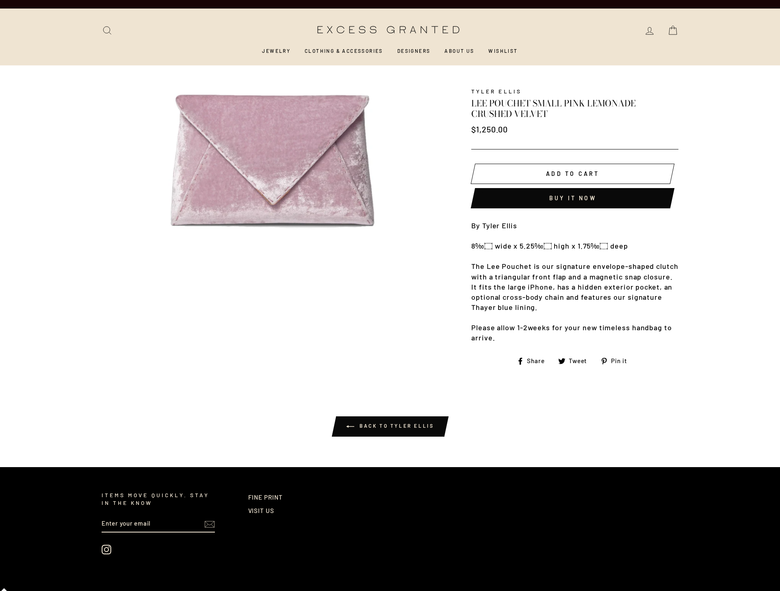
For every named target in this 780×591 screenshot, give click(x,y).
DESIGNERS (414, 51)
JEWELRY (276, 51)
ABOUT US (459, 51)
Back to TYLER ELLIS (396, 426)
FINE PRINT (265, 497)
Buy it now (572, 198)
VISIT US (261, 510)
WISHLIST (503, 51)
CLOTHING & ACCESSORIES (344, 51)
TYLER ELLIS (496, 91)
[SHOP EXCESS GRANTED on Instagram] (106, 549)
